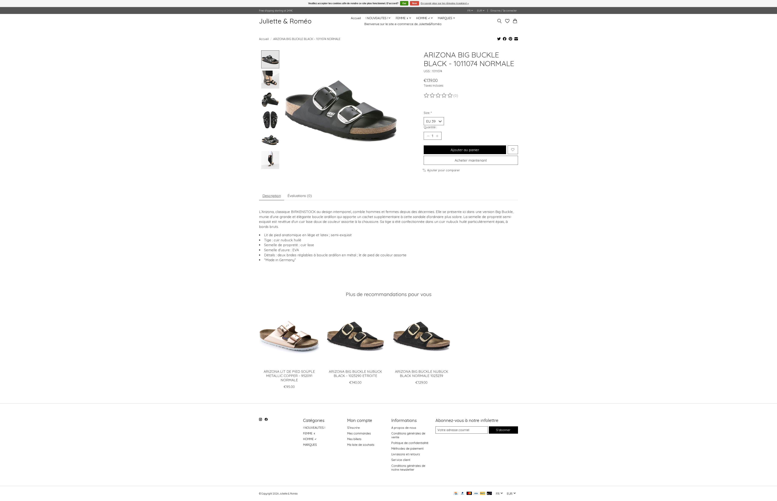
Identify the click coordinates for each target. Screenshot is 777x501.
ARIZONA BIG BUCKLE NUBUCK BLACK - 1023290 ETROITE (355, 373)
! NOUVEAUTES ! (314, 428)
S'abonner (503, 430)
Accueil (356, 18)
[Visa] (476, 494)
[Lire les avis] (438, 95)
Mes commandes (359, 433)
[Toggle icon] (499, 21)
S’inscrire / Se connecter (503, 10)
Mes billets (354, 439)
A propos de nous (403, 428)
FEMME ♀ (309, 433)
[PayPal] (462, 494)
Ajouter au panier (465, 149)
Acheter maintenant (471, 160)
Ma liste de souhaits (360, 445)
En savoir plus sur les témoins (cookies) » (445, 3)
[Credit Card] (455, 494)
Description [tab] (271, 195)
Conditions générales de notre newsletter (408, 467)
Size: (428, 113)
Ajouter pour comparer (443, 170)
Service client (400, 460)
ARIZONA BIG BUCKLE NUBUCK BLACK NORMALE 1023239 (421, 373)
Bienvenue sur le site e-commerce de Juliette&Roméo (403, 24)
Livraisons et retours (405, 454)
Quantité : (430, 127)
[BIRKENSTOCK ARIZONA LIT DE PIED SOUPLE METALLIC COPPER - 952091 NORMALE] (289, 335)
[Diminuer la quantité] (428, 136)
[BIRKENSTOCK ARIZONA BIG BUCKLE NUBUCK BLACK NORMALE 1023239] (421, 335)
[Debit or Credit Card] (489, 494)
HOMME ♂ (310, 439)
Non (414, 3)
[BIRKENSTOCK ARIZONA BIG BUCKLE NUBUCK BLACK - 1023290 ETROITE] (355, 335)
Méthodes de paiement (407, 448)
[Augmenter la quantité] (437, 136)
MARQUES (310, 445)
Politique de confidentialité (409, 443)
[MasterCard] (469, 494)
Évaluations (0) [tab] (300, 195)
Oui (404, 3)
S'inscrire (353, 428)
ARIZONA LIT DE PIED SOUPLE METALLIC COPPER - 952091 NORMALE (289, 375)
